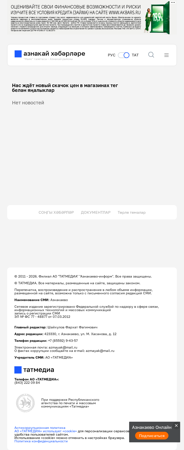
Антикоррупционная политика (39, 428)
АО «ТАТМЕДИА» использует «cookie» (45, 431)
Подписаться (152, 435)
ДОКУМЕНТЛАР (95, 212)
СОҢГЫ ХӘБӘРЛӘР (56, 212)
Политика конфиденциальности (41, 441)
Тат (135, 55)
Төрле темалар (132, 212)
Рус (111, 55)
